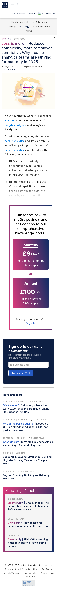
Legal (53, 573)
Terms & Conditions (12, 573)
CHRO (29, 31)
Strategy (24, 26)
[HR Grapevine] (4, 4)
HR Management (19, 22)
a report (10, 120)
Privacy (44, 573)
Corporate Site (12, 569)
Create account (19, 14)
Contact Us (29, 576)
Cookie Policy (31, 573)
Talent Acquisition (42, 26)
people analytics (15, 125)
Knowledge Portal (19, 491)
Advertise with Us (30, 569)
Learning (11, 26)
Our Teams (47, 569)
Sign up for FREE (21, 373)
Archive (6, 39)
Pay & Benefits (39, 22)
